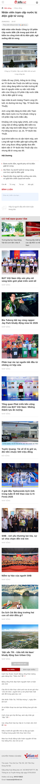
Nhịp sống (18, 8)
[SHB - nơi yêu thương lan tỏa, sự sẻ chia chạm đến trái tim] (20, 520)
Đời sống (7, 8)
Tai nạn (21, 184)
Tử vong (12, 184)
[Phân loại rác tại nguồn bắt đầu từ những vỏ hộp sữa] (20, 346)
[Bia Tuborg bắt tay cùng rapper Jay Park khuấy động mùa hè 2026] (20, 304)
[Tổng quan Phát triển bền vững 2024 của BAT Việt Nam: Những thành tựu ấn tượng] (20, 388)
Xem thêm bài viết (20, 664)
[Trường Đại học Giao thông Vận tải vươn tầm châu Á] (13, 229)
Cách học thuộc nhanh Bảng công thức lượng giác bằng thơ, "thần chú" (19, 675)
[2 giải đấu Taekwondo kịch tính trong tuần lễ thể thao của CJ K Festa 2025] (20, 475)
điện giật (30, 184)
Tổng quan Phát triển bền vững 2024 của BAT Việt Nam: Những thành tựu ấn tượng (18, 407)
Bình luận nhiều (29, 669)
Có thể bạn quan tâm (14, 219)
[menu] (3, 2)
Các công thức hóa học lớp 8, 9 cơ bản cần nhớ (19, 723)
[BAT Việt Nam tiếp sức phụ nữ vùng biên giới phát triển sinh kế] (20, 262)
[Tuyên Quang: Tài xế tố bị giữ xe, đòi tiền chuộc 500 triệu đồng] (20, 433)
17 (24, 676)
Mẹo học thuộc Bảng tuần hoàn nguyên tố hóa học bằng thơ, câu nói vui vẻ (19, 739)
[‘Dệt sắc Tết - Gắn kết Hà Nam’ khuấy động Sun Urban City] (20, 636)
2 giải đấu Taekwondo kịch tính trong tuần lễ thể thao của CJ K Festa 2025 (18, 494)
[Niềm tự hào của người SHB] (20, 560)
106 (4, 725)
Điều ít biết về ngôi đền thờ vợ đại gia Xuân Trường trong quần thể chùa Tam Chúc (18, 732)
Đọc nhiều (11, 669)
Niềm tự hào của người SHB (16, 575)
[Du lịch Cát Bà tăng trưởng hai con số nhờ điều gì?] (20, 597)
